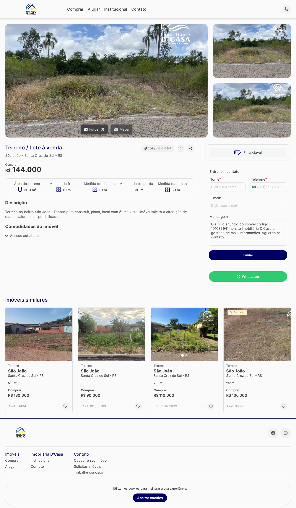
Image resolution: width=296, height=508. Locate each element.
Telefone (259, 179)
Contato (138, 9)
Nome (215, 179)
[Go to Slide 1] (182, 355)
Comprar (75, 9)
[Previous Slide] (155, 334)
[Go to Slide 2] (186, 355)
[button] (38, 334)
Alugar (94, 9)
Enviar (248, 255)
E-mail (216, 198)
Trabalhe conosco (88, 472)
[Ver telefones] (286, 9)
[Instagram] (285, 433)
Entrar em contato (224, 171)
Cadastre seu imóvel (90, 460)
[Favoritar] (180, 148)
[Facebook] (273, 433)
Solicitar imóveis (87, 466)
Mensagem (219, 216)
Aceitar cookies (150, 498)
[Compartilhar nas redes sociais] (190, 148)
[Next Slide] (213, 334)
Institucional (115, 9)
